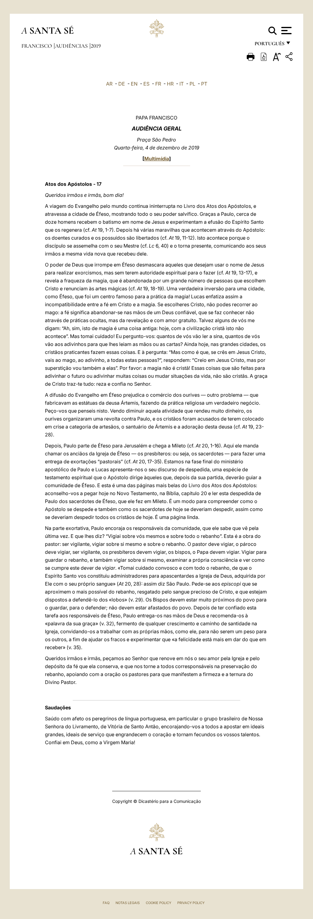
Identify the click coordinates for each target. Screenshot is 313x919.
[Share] (289, 57)
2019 (96, 45)
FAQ (106, 903)
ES (146, 84)
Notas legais (128, 903)
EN (134, 84)
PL (192, 84)
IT (181, 84)
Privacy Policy (190, 903)
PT (204, 84)
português (269, 45)
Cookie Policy (158, 903)
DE (121, 84)
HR (170, 84)
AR (109, 84)
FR (158, 84)
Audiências (72, 45)
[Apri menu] (286, 30)
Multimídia (156, 159)
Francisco (37, 45)
